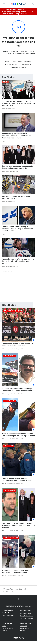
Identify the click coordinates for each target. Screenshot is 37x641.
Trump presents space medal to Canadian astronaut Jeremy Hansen (17, 480)
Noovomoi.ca (24, 628)
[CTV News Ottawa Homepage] (18, 4)
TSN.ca (5, 631)
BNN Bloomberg (7, 628)
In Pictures (27, 61)
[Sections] (4, 4)
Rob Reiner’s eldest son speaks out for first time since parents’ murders (18, 167)
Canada (13, 61)
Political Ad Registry (26, 618)
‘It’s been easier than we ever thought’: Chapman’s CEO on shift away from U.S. (18, 390)
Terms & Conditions (26, 616)
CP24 (4, 626)
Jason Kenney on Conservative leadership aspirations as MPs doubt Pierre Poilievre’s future (17, 136)
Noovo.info (23, 626)
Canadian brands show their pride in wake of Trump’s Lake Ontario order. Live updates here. (18, 103)
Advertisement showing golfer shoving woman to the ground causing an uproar (18, 435)
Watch (20, 61)
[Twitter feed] (18, 599)
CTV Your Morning (11, 64)
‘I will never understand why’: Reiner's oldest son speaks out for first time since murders (18, 525)
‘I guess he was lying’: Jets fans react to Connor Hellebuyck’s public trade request (18, 261)
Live (24, 67)
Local (7, 61)
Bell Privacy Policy (26, 613)
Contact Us (18, 589)
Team (14, 592)
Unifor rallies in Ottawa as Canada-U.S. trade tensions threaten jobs (18, 345)
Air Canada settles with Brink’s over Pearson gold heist (16, 197)
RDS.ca (22, 631)
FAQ (25, 589)
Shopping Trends (25, 64)
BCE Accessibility (8, 615)
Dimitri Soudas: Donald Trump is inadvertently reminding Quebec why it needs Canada (17, 229)
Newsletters (6, 592)
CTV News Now (16, 67)
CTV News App (7, 589)
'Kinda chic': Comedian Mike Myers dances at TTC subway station (16, 572)
